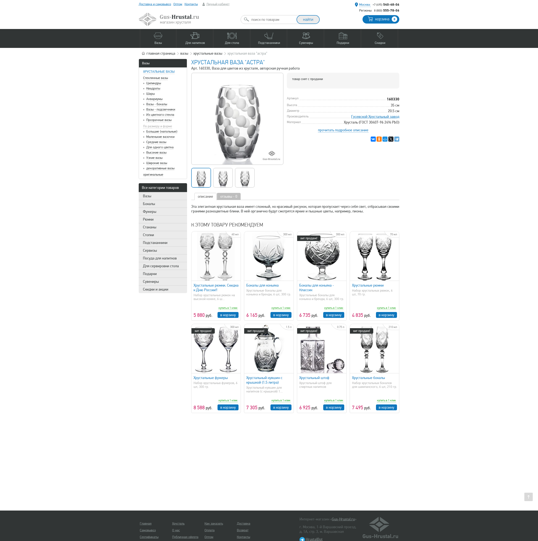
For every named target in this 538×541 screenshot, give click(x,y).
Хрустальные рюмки (368, 285)
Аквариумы (154, 99)
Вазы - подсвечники (160, 109)
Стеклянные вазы (155, 78)
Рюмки (148, 219)
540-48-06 (386, 4)
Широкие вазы (156, 163)
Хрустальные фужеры (211, 377)
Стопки (148, 235)
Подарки (150, 273)
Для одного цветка (160, 147)
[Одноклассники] (379, 139)
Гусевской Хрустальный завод (375, 116)
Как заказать (213, 523)
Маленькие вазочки (160, 137)
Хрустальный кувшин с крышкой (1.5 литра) (264, 380)
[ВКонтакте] (373, 139)
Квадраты (153, 88)
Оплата (209, 530)
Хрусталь (178, 523)
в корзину (228, 315)
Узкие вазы (154, 158)
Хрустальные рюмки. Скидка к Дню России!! (216, 287)
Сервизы (150, 250)
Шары (150, 94)
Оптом (177, 4)
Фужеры (149, 211)
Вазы (145, 63)
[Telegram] (396, 139)
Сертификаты (149, 537)
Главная (146, 523)
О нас (176, 530)
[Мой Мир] (385, 139)
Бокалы (149, 203)
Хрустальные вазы (159, 72)
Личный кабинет (217, 4)
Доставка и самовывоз (155, 4)
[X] (390, 139)
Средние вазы (156, 142)
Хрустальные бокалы (368, 377)
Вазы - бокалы (156, 104)
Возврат (242, 530)
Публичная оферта (185, 537)
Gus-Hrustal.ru (343, 519)
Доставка (243, 523)
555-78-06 (386, 10)
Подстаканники (155, 242)
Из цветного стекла (160, 115)
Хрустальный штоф (314, 377)
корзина (385, 19)
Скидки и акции (155, 289)
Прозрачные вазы (158, 120)
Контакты (191, 4)
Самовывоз (148, 530)
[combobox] (272, 19)
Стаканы (149, 227)
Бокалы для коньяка (262, 285)
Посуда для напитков (160, 258)
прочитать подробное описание (343, 130)
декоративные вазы (160, 168)
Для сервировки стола (161, 266)
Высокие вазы (156, 152)
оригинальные (153, 174)
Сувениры (151, 281)
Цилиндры (153, 83)
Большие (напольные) (161, 131)
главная (160, 53)
